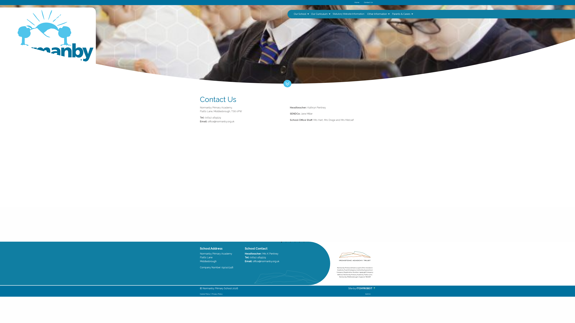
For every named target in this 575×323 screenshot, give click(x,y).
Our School (300, 14)
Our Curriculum (319, 14)
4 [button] (294, 242)
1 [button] (281, 242)
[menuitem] (301, 14)
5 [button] (299, 242)
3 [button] (290, 242)
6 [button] (303, 242)
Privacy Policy (217, 294)
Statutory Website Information (348, 14)
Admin (368, 294)
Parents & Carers (401, 14)
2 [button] (286, 242)
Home (356, 2)
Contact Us (368, 2)
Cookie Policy (205, 294)
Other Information (377, 14)
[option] (217, 224)
